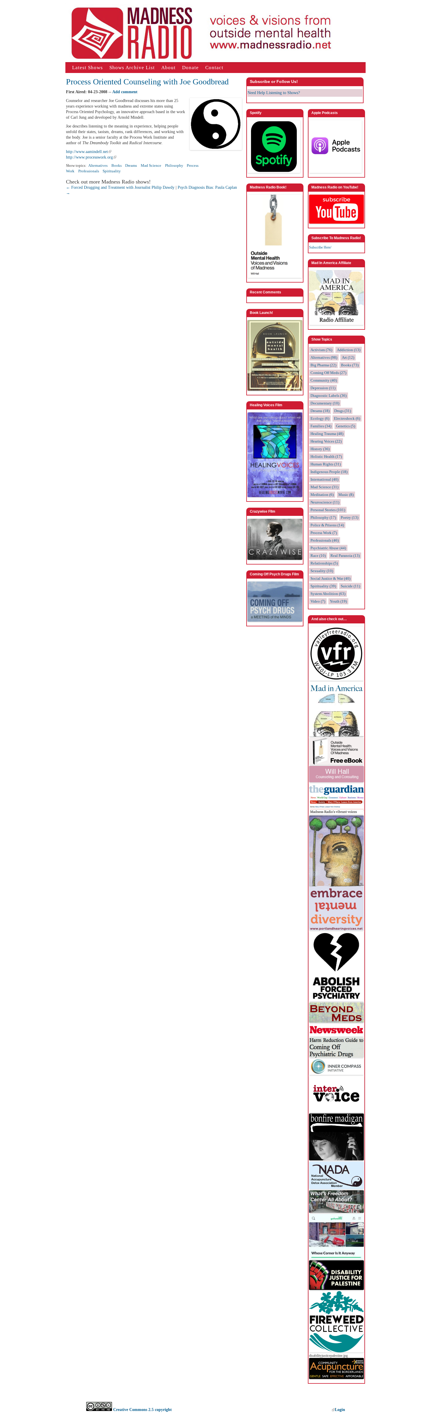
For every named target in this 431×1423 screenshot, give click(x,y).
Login (340, 1409)
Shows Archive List (132, 67)
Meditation (322, 494)
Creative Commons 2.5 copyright (142, 1409)
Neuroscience (324, 502)
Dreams (131, 166)
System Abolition (327, 593)
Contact (214, 67)
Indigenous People (328, 472)
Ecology (319, 418)
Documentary (324, 403)
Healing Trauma (326, 433)
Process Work (323, 533)
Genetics (345, 426)
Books (116, 166)
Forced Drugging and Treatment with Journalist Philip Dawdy (120, 187)
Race (318, 555)
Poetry (349, 517)
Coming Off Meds (328, 372)
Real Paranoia (345, 555)
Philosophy (174, 166)
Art (348, 357)
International (324, 479)
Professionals (88, 171)
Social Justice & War (330, 578)
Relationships (324, 563)
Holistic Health (326, 456)
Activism (321, 350)
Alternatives (98, 166)
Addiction (348, 350)
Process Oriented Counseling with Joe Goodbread (147, 81)
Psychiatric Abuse (328, 548)
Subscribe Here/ (320, 247)
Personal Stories (327, 510)
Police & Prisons (327, 525)
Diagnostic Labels (328, 395)
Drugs (342, 411)
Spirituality (112, 171)
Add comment (125, 92)
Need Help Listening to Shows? (273, 93)
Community (323, 380)
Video (317, 601)
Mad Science (151, 166)
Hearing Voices (326, 441)
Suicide (350, 586)
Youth (338, 601)
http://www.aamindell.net (87, 151)
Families (320, 426)
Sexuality (321, 571)
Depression (322, 388)
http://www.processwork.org (89, 157)
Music (346, 494)
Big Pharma (323, 365)
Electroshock (347, 418)
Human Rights (325, 464)
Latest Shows (87, 67)
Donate (190, 67)
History (320, 449)
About (168, 67)
